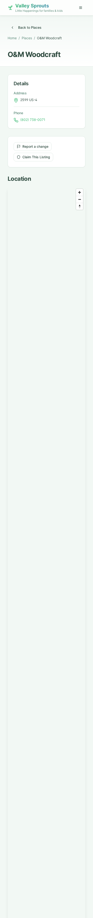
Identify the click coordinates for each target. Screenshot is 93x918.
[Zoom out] (79, 199)
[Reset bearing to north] (79, 206)
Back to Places (29, 27)
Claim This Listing (36, 157)
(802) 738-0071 (32, 120)
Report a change (35, 146)
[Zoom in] (79, 192)
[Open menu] (80, 7)
